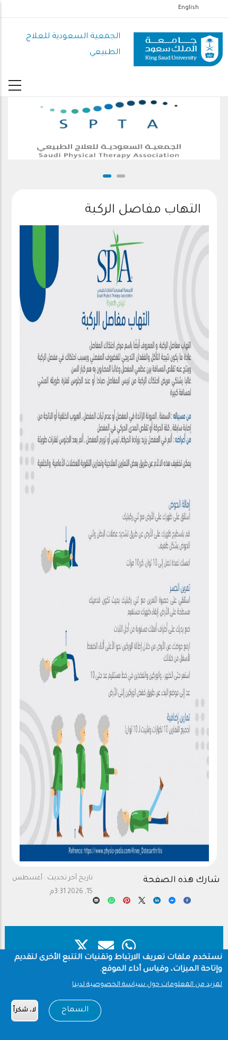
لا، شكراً (24, 1010)
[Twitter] (142, 903)
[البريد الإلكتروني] (96, 903)
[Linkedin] (157, 903)
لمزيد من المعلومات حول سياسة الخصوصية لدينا (147, 985)
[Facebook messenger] (172, 903)
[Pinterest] (126, 903)
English (188, 8)
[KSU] (178, 45)
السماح (75, 1010)
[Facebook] (187, 903)
